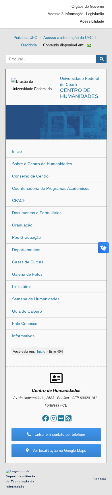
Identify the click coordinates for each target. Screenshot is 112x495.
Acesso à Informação (65, 14)
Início (17, 151)
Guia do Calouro (27, 311)
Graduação (22, 225)
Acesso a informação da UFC (67, 38)
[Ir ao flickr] (61, 418)
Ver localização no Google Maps (58, 450)
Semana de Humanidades (35, 299)
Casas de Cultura (28, 262)
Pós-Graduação (26, 237)
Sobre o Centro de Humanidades (42, 163)
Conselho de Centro (30, 176)
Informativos (23, 336)
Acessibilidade (92, 21)
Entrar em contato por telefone (59, 434)
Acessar (100, 478)
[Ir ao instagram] (54, 418)
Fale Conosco (24, 323)
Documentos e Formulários (36, 212)
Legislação (95, 14)
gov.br (18, 14)
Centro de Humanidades (79, 93)
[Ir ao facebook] (45, 418)
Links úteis (21, 286)
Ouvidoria (29, 45)
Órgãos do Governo (88, 6)
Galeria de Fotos (27, 274)
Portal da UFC (25, 38)
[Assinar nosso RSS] (68, 418)
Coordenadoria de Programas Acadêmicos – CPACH (52, 194)
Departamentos (26, 249)
